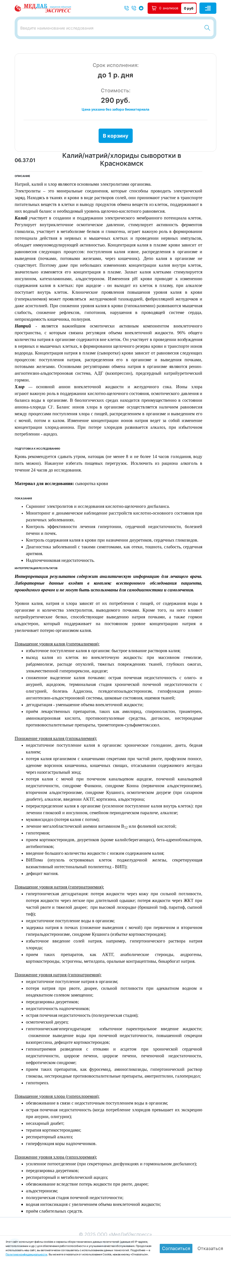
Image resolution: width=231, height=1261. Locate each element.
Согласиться (176, 1248)
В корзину (115, 136)
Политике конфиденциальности (26, 1254)
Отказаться (210, 1248)
